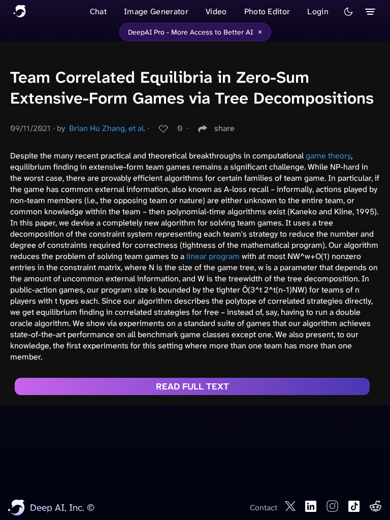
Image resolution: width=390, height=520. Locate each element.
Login (318, 11)
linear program (213, 256)
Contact (263, 507)
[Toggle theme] (348, 12)
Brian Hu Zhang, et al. (107, 128)
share (224, 128)
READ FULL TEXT (192, 386)
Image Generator (156, 11)
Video (216, 11)
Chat (98, 11)
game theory (328, 155)
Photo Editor (267, 11)
